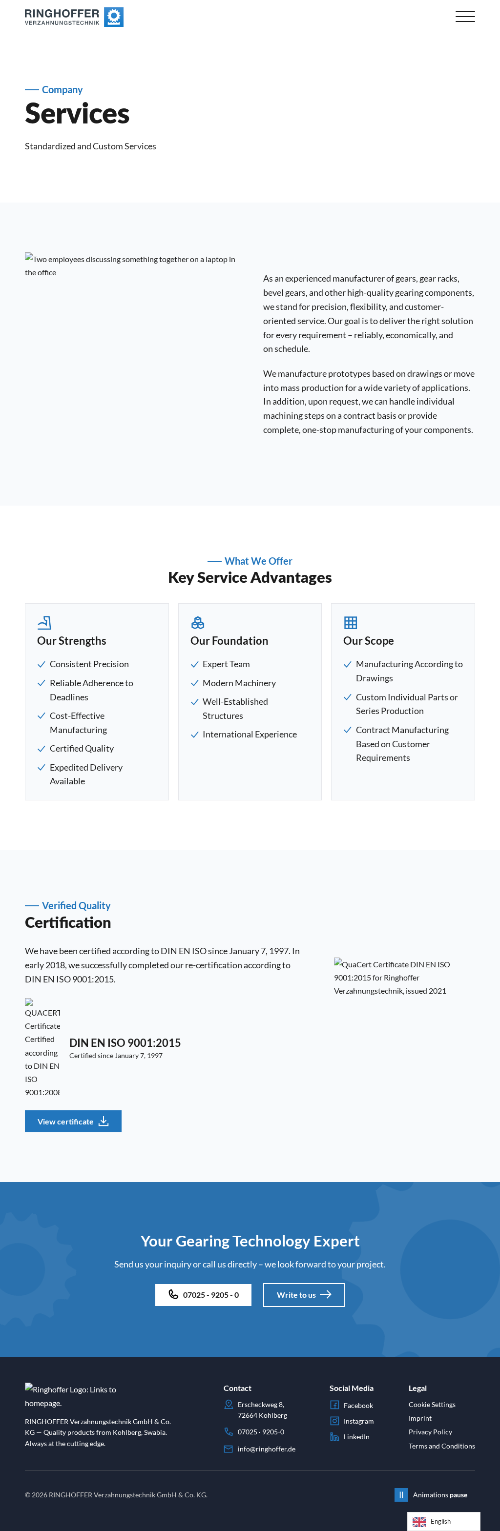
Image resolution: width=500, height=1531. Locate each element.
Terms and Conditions (442, 1446)
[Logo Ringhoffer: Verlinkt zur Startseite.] (74, 17)
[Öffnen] (465, 17)
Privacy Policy (430, 1432)
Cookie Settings (432, 1404)
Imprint (420, 1418)
